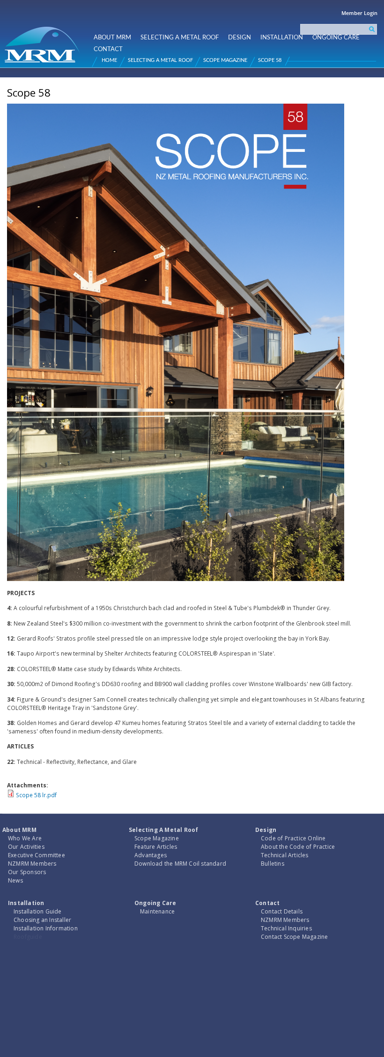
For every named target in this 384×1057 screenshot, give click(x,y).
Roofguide (28, 937)
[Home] (43, 40)
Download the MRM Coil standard (180, 864)
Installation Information (46, 928)
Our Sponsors (27, 872)
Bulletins (272, 864)
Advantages (150, 855)
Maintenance (157, 911)
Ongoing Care (336, 37)
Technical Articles (285, 855)
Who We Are (25, 838)
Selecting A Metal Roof (179, 37)
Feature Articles (155, 847)
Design (239, 37)
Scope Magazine (225, 60)
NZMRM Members (32, 864)
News (15, 880)
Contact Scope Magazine (294, 937)
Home (109, 60)
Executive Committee (36, 855)
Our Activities (26, 847)
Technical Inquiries (286, 928)
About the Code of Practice (298, 847)
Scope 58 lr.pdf (36, 795)
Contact (108, 49)
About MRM (112, 37)
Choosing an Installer (42, 920)
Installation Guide (38, 911)
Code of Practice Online (293, 838)
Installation (281, 37)
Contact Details (282, 911)
